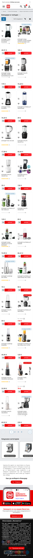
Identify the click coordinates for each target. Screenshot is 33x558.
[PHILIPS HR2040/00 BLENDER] (8, 369)
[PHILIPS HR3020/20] (24, 64)
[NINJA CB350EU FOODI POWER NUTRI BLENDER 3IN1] (24, 30)
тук (25, 544)
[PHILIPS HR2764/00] (8, 301)
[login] (29, 6)
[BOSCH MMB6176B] (24, 166)
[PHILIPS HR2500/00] (8, 402)
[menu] (3, 6)
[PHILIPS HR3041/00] (24, 199)
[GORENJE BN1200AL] (8, 267)
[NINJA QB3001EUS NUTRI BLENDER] (8, 233)
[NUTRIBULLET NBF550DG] (24, 301)
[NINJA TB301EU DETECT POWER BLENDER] (24, 402)
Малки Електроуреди (12, 11)
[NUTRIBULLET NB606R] (24, 233)
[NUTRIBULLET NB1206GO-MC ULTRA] (24, 335)
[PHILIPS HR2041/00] (8, 166)
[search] (21, 6)
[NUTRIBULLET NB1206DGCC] (8, 199)
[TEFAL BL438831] (8, 98)
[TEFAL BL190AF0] (24, 369)
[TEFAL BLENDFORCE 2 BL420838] (8, 30)
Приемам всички (18, 548)
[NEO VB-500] (8, 132)
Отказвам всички (18, 552)
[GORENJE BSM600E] (8, 335)
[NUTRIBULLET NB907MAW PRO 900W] (24, 267)
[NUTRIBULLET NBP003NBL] (24, 98)
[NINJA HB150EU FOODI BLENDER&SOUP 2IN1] (8, 64)
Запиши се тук (16, 516)
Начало (4, 11)
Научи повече (20, 498)
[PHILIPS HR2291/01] (24, 132)
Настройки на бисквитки (18, 555)
